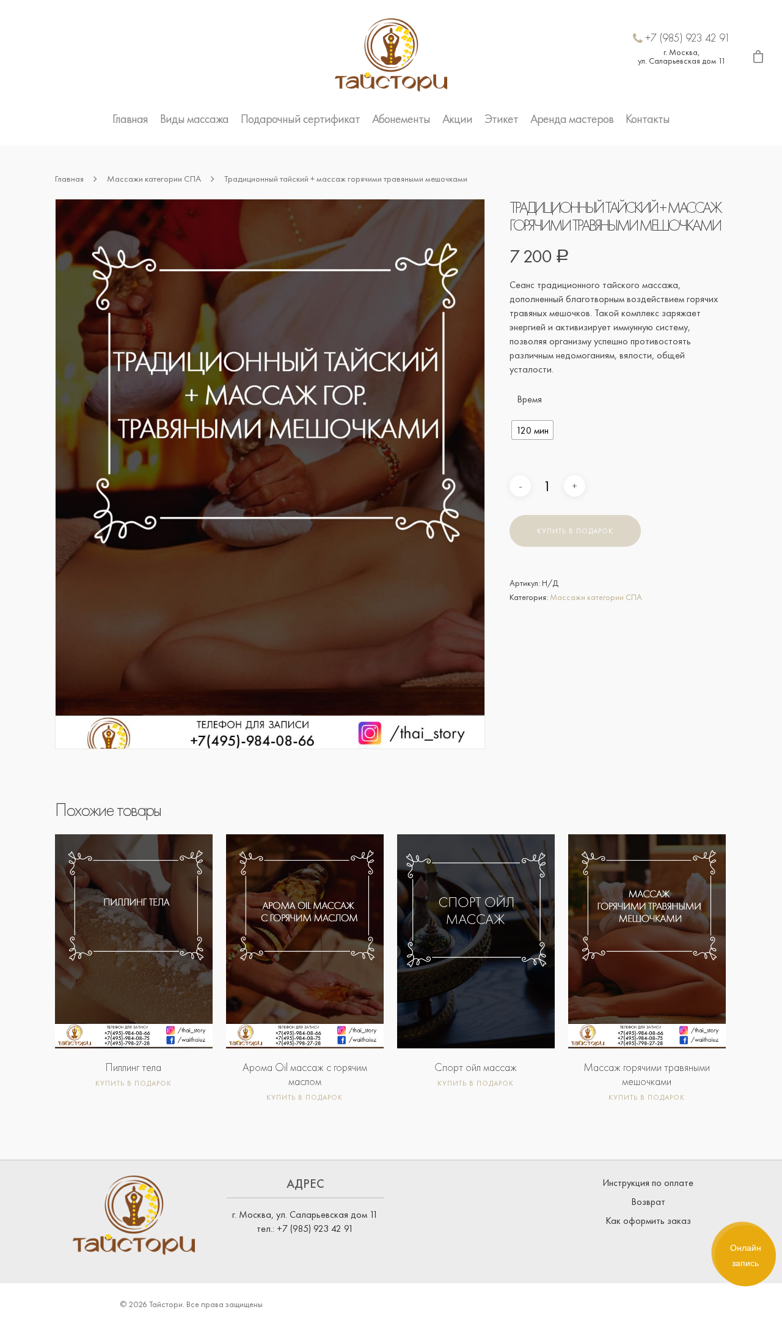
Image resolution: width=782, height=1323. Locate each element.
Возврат (648, 1201)
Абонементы (401, 119)
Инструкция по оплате (647, 1182)
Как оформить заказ (648, 1220)
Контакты (648, 119)
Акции (457, 119)
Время (529, 399)
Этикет (501, 119)
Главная (130, 119)
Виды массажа (194, 119)
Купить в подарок (575, 531)
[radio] (532, 430)
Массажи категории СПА (154, 178)
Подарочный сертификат (300, 119)
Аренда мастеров (571, 119)
